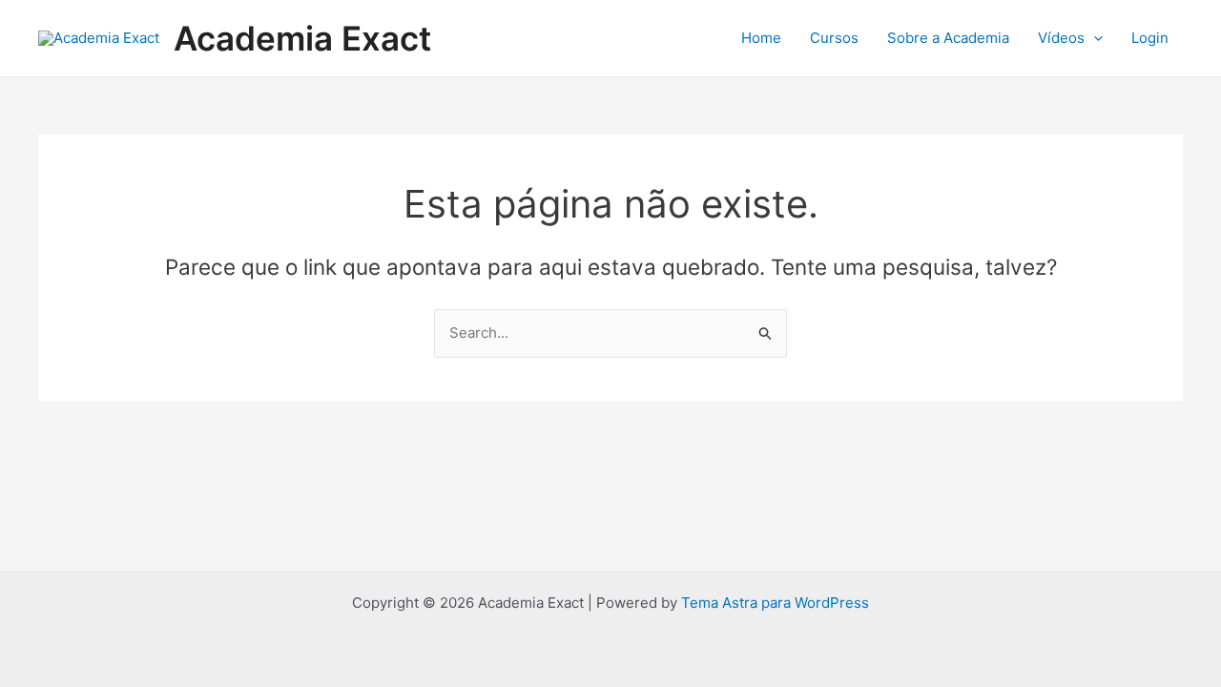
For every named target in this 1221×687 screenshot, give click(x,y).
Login (1150, 38)
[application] (1094, 38)
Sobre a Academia (948, 38)
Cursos (834, 38)
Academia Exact (302, 38)
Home (761, 38)
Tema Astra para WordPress (775, 602)
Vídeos (1061, 38)
